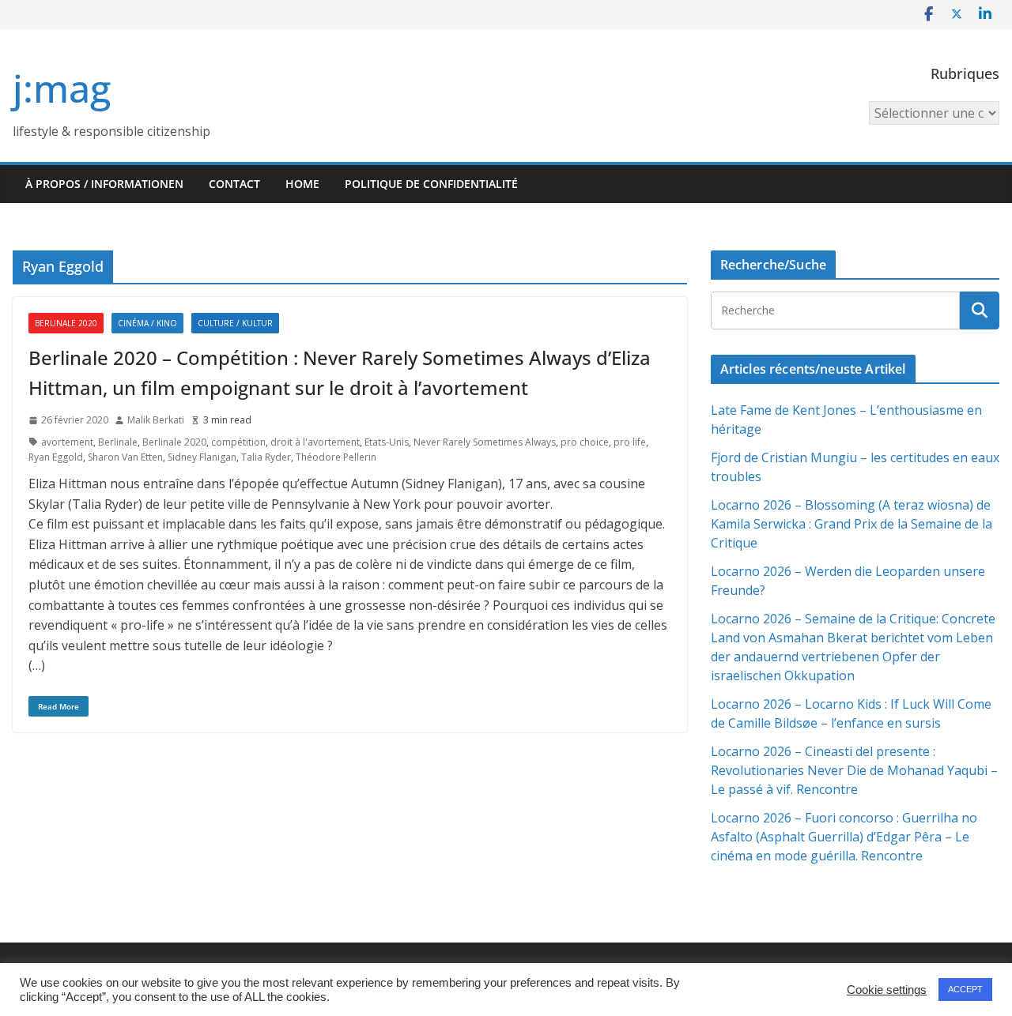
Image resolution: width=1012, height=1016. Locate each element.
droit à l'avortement (315, 442)
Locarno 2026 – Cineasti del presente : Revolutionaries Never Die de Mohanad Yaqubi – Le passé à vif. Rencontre (854, 770)
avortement (67, 442)
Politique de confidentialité (431, 183)
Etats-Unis (386, 442)
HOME (302, 183)
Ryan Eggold (55, 457)
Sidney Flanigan (202, 457)
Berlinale (118, 442)
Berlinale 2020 (66, 323)
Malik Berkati (155, 420)
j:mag (62, 88)
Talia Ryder (266, 457)
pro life (630, 442)
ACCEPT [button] (965, 989)
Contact (234, 183)
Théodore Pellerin (336, 457)
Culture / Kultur (235, 323)
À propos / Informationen (104, 183)
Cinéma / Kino (147, 323)
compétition (238, 442)
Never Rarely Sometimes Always (484, 442)
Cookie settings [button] (887, 990)
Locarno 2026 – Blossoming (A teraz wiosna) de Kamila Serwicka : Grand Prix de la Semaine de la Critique (851, 523)
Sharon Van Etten (125, 457)
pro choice (585, 442)
